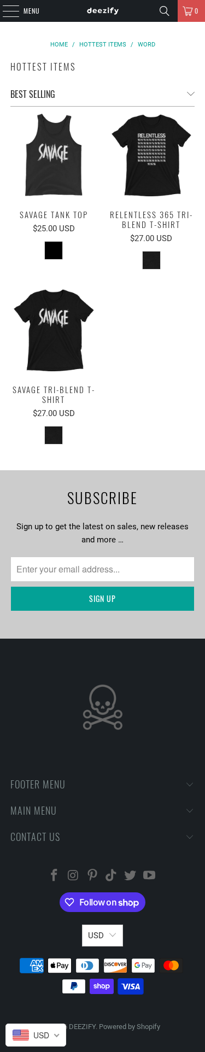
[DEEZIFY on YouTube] (149, 876)
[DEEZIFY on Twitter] (130, 876)
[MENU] (5, 11)
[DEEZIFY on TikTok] (111, 876)
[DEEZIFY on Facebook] (54, 876)
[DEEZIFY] (102, 11)
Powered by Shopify (129, 1026)
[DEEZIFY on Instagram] (74, 876)
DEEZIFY (82, 1026)
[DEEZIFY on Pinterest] (92, 876)
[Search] (164, 11)
